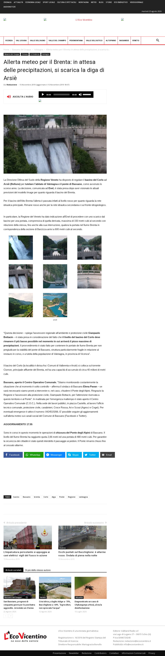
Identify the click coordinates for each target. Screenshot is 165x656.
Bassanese (124, 40)
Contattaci (114, 653)
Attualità (18, 2)
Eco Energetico (121, 2)
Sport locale (49, 2)
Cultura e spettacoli (66, 2)
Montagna (84, 2)
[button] (157, 40)
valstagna (83, 497)
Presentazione (59, 653)
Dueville (8, 548)
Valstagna (38, 49)
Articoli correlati (13, 570)
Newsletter (74, 653)
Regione (71, 497)
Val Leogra (21, 40)
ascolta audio (42, 94)
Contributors (100, 653)
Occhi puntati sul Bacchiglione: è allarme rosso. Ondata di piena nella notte (82, 554)
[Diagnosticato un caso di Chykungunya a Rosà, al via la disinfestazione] (91, 588)
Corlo (46, 497)
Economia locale (32, 2)
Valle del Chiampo (57, 40)
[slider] (87, 94)
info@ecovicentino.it (133, 644)
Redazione (12, 84)
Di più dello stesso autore (38, 570)
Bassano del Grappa (21, 49)
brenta (37, 497)
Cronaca (7, 2)
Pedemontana (76, 40)
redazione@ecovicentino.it (138, 641)
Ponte (61, 497)
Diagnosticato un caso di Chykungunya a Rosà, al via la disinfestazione (88, 604)
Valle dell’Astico (94, 40)
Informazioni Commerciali (134, 653)
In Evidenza (34, 54)
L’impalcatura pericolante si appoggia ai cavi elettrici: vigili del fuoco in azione (27, 554)
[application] (66, 94)
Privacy (152, 653)
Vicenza (9, 40)
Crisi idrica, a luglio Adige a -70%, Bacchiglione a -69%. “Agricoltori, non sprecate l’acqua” (55, 604)
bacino (16, 497)
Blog (101, 2)
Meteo (94, 2)
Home (6, 49)
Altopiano (111, 40)
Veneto (135, 40)
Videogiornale (136, 2)
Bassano (26, 497)
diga (54, 497)
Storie (109, 2)
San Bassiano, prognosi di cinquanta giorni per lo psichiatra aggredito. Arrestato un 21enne (19, 604)
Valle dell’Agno (37, 40)
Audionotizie (9, 7)
